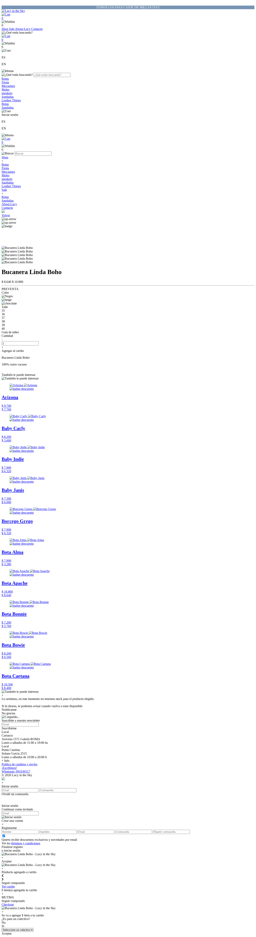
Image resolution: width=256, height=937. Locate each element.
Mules (5, 89)
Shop (5, 29)
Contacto (37, 29)
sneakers (7, 93)
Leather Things (11, 100)
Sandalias (8, 96)
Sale (12, 29)
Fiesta (5, 82)
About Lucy (23, 29)
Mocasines (8, 86)
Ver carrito (8, 886)
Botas (5, 78)
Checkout (8, 904)
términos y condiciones (25, 843)
